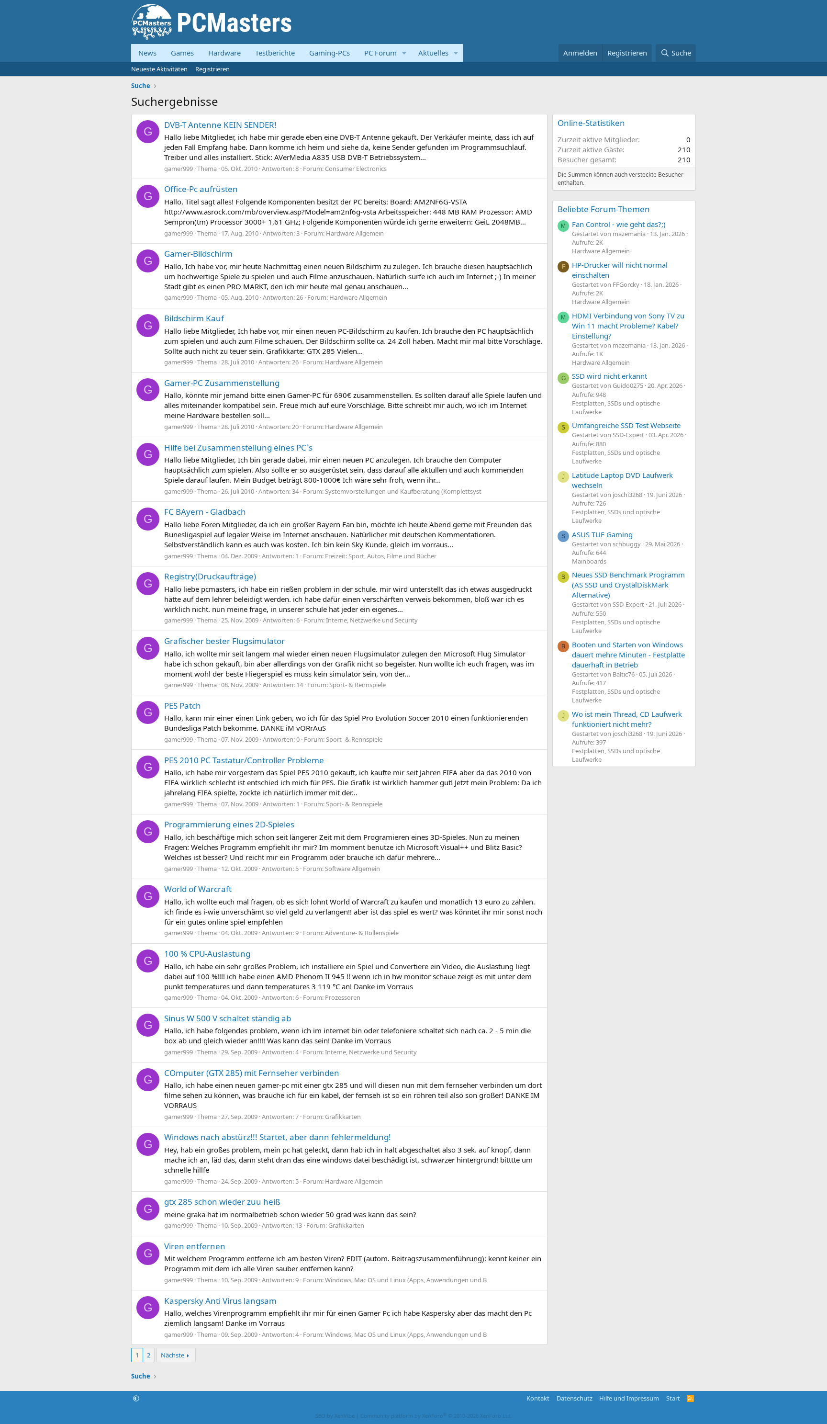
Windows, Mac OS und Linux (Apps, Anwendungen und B (406, 1280)
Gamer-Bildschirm (198, 253)
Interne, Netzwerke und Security (372, 620)
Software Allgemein (352, 868)
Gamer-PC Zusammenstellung (221, 382)
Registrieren (212, 69)
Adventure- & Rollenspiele (362, 932)
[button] (404, 53)
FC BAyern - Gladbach (205, 511)
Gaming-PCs (329, 52)
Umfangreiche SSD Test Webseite (626, 425)
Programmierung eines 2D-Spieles (229, 824)
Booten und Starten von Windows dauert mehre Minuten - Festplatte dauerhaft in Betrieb (628, 654)
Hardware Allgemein (355, 233)
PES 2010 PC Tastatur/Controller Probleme (244, 760)
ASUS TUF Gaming (602, 534)
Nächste (172, 1355)
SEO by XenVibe (335, 1415)
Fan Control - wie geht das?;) (619, 224)
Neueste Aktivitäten (159, 69)
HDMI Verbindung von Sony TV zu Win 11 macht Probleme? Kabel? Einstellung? (628, 325)
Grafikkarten (343, 1116)
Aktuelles (433, 52)
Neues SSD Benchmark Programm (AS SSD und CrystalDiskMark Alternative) (628, 584)
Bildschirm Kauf (194, 318)
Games (182, 52)
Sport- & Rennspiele (357, 684)
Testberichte (275, 52)
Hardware (224, 52)
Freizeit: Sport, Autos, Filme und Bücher (380, 556)
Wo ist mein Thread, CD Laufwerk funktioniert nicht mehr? (627, 719)
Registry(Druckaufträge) (210, 576)
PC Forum (380, 52)
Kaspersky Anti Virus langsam (220, 1300)
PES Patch (182, 705)
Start (673, 1398)
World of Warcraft (198, 888)
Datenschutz (574, 1398)
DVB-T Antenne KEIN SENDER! (220, 124)
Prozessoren (342, 997)
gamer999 (178, 168)
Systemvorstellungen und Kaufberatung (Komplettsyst (403, 491)
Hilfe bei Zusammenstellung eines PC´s (238, 447)
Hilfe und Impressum (629, 1398)
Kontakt (537, 1398)
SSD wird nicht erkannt (609, 376)
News (147, 52)
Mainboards (589, 561)
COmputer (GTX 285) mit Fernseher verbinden (251, 1072)
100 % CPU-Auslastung (207, 953)
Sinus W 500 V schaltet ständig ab (227, 1018)
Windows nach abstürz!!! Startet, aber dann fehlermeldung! (277, 1136)
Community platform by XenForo (436, 1415)
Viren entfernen (194, 1246)
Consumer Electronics (356, 168)
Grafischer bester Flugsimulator (224, 640)
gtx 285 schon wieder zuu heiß (222, 1201)
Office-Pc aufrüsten (201, 188)
